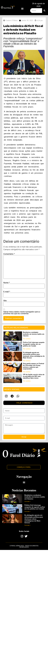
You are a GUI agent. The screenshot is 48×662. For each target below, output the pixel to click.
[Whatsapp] (18, 396)
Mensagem (7, 422)
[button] (22, 8)
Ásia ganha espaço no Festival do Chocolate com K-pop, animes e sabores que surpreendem (33, 366)
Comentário (9, 254)
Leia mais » (27, 501)
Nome (6, 282)
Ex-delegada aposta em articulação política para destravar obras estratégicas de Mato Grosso (34, 355)
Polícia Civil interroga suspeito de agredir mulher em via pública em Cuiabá (33, 344)
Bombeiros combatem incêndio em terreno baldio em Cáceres (33, 334)
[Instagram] (6, 396)
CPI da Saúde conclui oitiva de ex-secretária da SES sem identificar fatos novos (33, 376)
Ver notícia (26, 339)
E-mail (6, 291)
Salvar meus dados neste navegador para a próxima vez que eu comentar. (21, 312)
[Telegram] (12, 396)
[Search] (44, 10)
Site (5, 300)
